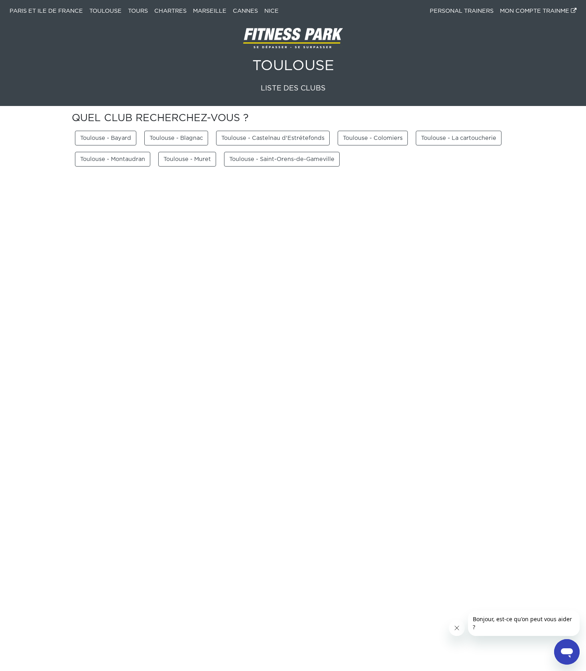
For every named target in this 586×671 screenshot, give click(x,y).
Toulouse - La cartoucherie (458, 138)
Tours (138, 11)
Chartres (170, 11)
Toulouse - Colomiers (373, 138)
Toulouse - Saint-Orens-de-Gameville (281, 159)
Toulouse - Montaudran (112, 159)
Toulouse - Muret (187, 159)
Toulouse (105, 11)
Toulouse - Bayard (105, 138)
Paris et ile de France (46, 11)
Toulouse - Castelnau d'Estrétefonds (272, 138)
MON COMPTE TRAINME (535, 11)
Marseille (209, 11)
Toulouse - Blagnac (176, 138)
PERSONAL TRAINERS (462, 11)
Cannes (245, 11)
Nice (271, 11)
